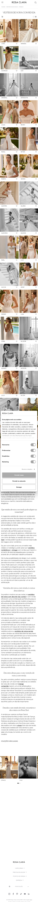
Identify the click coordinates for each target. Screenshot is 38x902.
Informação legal (27, 899)
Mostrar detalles (27, 469)
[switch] (33, 450)
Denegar (19, 487)
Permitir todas (19, 475)
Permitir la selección (19, 481)
